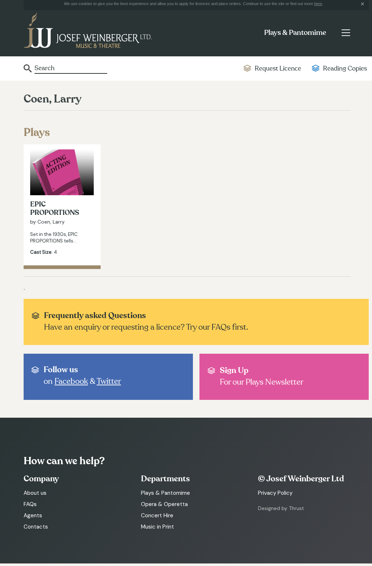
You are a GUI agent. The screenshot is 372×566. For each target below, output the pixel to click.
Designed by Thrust (281, 508)
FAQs (30, 504)
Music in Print (157, 526)
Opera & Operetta (164, 504)
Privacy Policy (275, 493)
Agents (33, 515)
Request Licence (278, 68)
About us (35, 493)
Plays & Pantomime (295, 32)
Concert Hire (157, 515)
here (318, 3)
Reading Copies (345, 68)
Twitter (109, 381)
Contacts (36, 526)
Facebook (71, 381)
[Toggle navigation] (345, 32)
